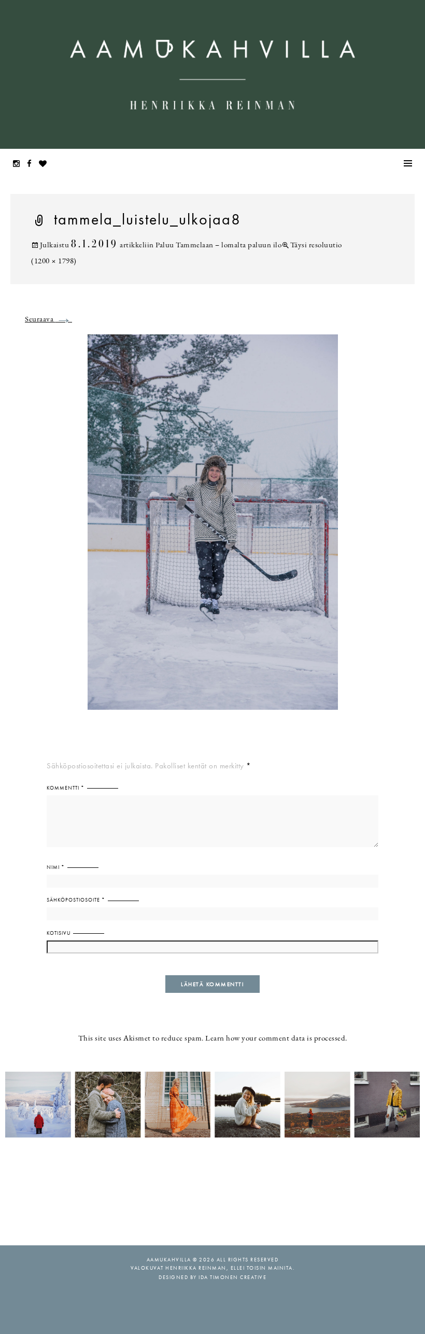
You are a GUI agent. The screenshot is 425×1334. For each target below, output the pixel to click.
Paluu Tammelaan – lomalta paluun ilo (218, 245)
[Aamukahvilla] (212, 74)
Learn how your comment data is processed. (276, 1039)
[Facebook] (32, 164)
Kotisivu (58, 933)
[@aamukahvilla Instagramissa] (212, 1104)
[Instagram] (19, 164)
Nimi (56, 867)
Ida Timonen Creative (232, 1277)
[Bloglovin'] (45, 164)
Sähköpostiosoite (76, 899)
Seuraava (48, 320)
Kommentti (65, 787)
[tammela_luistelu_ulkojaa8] (213, 528)
